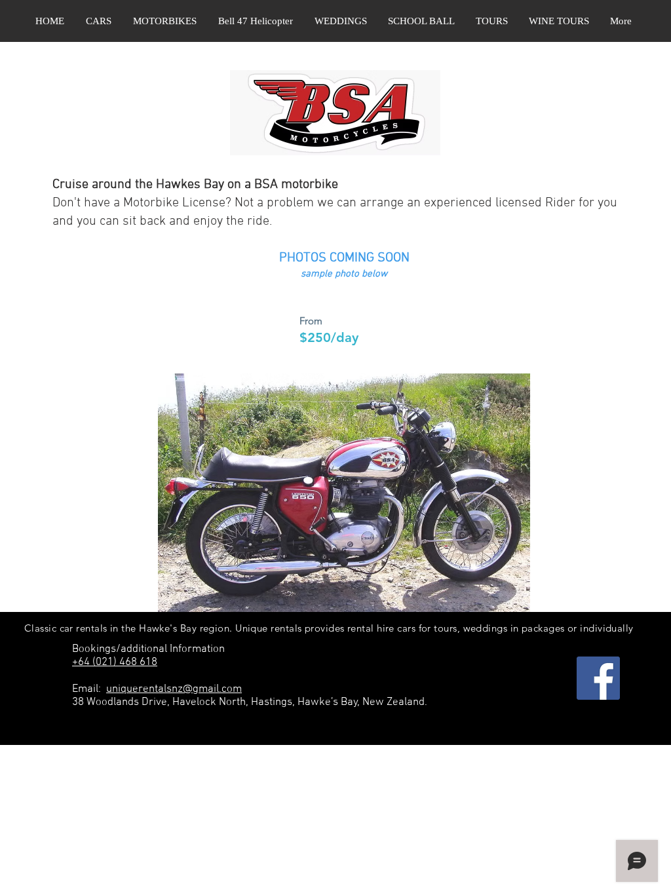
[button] (98, 21)
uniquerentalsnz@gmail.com (174, 689)
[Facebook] (598, 678)
